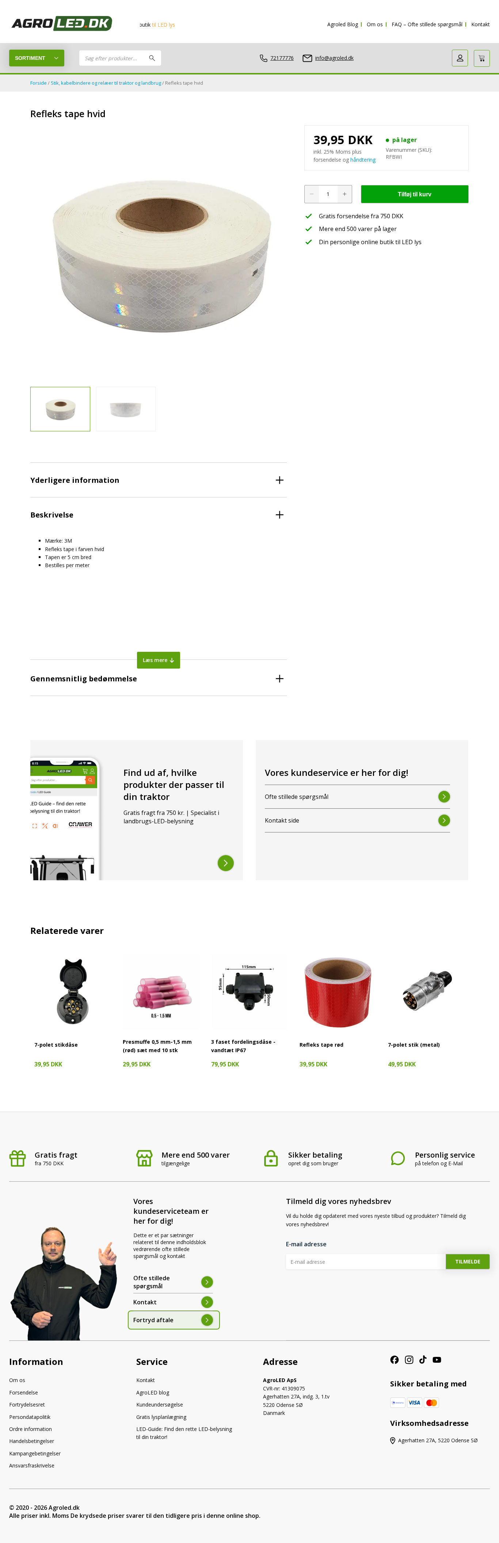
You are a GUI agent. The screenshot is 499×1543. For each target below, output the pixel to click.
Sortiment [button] (30, 58)
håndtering (363, 159)
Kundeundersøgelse (159, 1404)
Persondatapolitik (29, 1416)
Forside (38, 83)
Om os (375, 24)
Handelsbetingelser (31, 1441)
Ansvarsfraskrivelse (31, 1465)
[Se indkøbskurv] (482, 58)
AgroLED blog (152, 1392)
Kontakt (480, 24)
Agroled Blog (342, 24)
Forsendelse (23, 1392)
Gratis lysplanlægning (161, 1416)
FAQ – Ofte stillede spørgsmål (427, 24)
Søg (152, 58)
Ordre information (30, 1428)
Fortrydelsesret (27, 1404)
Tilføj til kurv (414, 194)
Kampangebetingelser (35, 1453)
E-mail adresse (306, 1244)
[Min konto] (460, 58)
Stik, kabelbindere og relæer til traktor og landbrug (106, 83)
